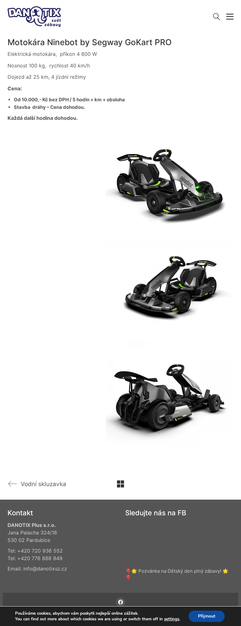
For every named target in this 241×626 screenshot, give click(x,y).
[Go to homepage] (34, 16)
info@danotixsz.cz (45, 568)
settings (171, 619)
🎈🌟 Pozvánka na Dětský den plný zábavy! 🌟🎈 (176, 574)
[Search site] (216, 17)
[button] (229, 16)
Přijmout (206, 616)
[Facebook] (120, 602)
